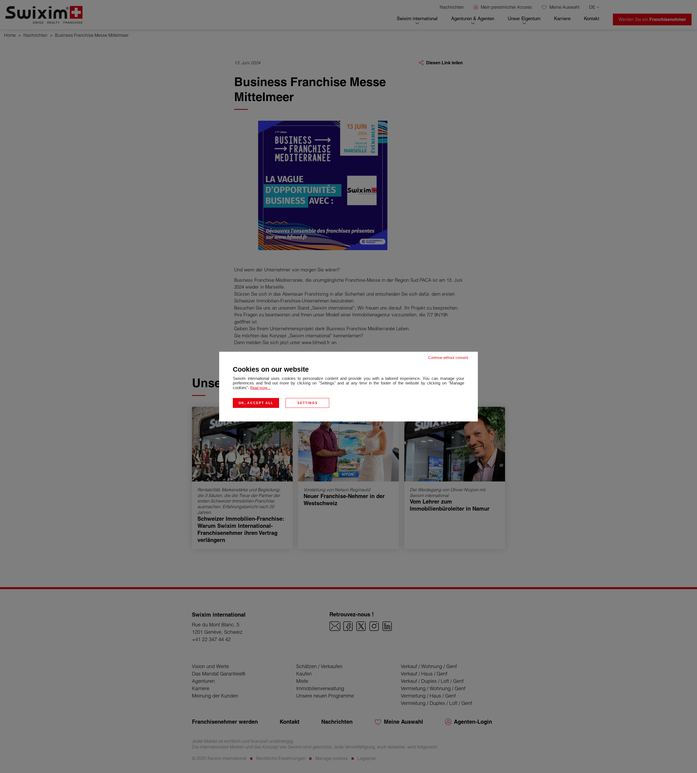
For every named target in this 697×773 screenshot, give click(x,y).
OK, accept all (256, 403)
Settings (307, 403)
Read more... (260, 388)
